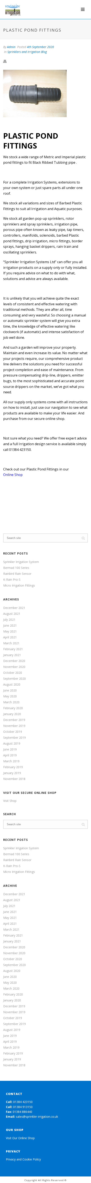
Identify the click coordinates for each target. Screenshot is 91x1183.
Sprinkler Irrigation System (21, 562)
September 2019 (14, 738)
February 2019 (13, 767)
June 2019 (10, 749)
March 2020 (11, 702)
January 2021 (12, 655)
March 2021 (11, 643)
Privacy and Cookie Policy (23, 1159)
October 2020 (12, 673)
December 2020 (14, 661)
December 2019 (14, 720)
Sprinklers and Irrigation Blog (27, 52)
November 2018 (14, 779)
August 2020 (11, 684)
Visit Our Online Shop (20, 1138)
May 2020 (10, 696)
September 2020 (14, 679)
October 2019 (12, 732)
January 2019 (12, 773)
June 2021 (10, 625)
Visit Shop (10, 801)
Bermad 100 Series (16, 568)
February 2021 (13, 649)
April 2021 (10, 637)
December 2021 (14, 608)
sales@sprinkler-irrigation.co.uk (37, 1117)
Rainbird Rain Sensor (17, 574)
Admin (11, 47)
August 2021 (11, 614)
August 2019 (11, 743)
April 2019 (10, 755)
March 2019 (11, 761)
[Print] (7, 60)
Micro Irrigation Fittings (19, 585)
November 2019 (14, 726)
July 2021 (9, 620)
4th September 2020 (40, 47)
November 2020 (14, 667)
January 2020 (12, 714)
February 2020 (13, 708)
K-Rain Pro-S (12, 579)
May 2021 (10, 631)
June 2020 (10, 690)
